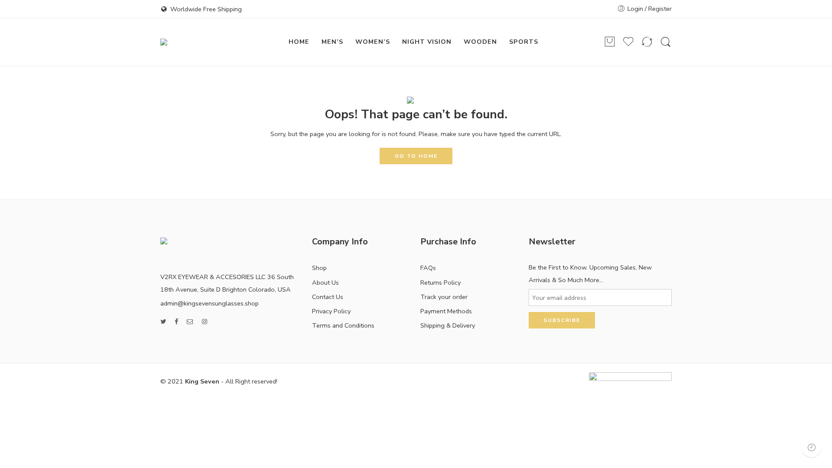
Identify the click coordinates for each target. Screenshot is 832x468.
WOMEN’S (372, 41)
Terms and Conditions (343, 325)
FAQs (428, 267)
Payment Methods (446, 311)
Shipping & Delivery (447, 325)
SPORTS (523, 41)
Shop (319, 267)
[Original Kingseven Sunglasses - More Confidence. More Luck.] (207, 42)
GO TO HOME (416, 156)
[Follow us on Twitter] (163, 321)
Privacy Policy (331, 311)
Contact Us (327, 296)
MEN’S (332, 41)
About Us (325, 282)
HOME (299, 41)
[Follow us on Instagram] (204, 321)
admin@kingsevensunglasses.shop (209, 303)
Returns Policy (440, 282)
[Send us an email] (190, 321)
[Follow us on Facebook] (176, 321)
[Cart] (610, 42)
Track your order (444, 296)
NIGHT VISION (427, 41)
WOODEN (480, 41)
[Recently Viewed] (811, 447)
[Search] (666, 42)
